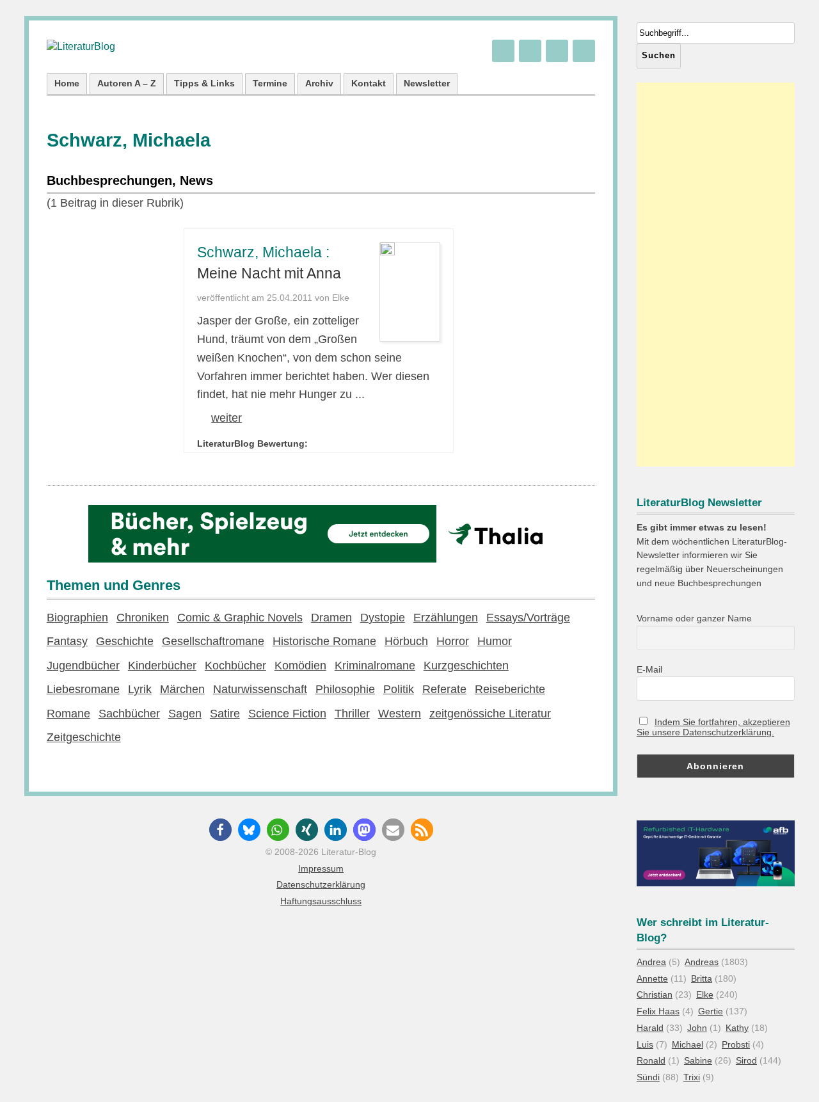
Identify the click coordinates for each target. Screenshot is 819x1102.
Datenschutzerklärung (320, 884)
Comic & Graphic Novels (240, 617)
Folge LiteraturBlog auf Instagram (584, 51)
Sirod (746, 1060)
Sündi (648, 1077)
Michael (687, 1044)
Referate (444, 689)
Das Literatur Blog (81, 47)
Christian (654, 994)
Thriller (352, 713)
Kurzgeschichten (466, 665)
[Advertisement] (716, 275)
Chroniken (142, 617)
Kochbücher (235, 665)
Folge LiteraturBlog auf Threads (530, 51)
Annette (652, 978)
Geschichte (125, 641)
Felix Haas (658, 1011)
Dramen (331, 617)
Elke (704, 994)
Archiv (319, 83)
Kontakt (368, 83)
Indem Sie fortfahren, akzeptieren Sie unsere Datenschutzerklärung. (713, 727)
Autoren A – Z (126, 83)
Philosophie (345, 689)
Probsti (736, 1044)
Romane (68, 713)
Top (788, 1071)
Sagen (185, 713)
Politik (398, 689)
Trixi (691, 1077)
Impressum (321, 868)
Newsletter (427, 83)
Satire (225, 713)
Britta (701, 978)
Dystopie (382, 617)
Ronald (651, 1060)
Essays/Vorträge (528, 617)
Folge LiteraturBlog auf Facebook (557, 51)
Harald (650, 1028)
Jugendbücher (83, 665)
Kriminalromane (375, 665)
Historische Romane (324, 641)
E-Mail (649, 669)
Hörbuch (406, 641)
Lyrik (140, 689)
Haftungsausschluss (321, 901)
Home (66, 83)
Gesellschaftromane (213, 641)
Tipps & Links (204, 83)
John (697, 1028)
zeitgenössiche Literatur (490, 713)
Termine (270, 83)
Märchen (182, 689)
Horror (452, 641)
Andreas (702, 962)
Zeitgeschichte (84, 737)
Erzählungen (445, 617)
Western (399, 713)
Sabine (698, 1060)
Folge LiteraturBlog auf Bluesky (503, 51)
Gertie (710, 1011)
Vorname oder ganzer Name (694, 618)
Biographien (77, 617)
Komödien (300, 665)
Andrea (651, 962)
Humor (494, 641)
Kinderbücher (162, 665)
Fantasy (67, 641)
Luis (645, 1044)
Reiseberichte (510, 689)
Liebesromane (83, 689)
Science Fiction (287, 713)
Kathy (737, 1028)
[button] (220, 830)
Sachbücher (129, 713)
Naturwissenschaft (260, 689)
